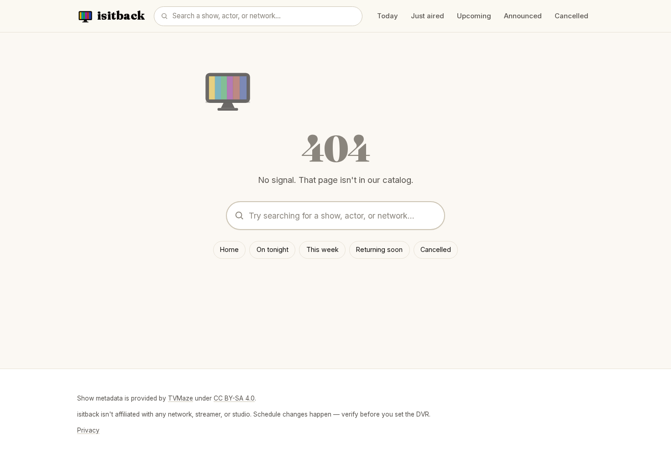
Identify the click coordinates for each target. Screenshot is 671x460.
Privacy (88, 430)
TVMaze (180, 398)
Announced (523, 16)
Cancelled (571, 16)
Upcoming (474, 16)
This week (322, 249)
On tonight (272, 249)
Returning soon (379, 249)
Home (229, 249)
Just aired (427, 16)
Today (387, 16)
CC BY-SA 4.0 (234, 398)
